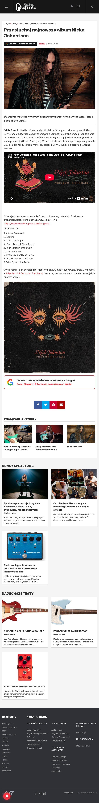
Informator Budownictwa (37, 741)
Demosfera (6, 753)
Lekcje (4, 756)
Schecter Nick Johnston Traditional (24, 273)
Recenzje (6, 749)
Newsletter (6, 771)
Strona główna (8, 724)
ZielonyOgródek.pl (34, 744)
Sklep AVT (68, 793)
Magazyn (5, 763)
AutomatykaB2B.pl (59, 760)
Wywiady (5, 745)
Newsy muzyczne (9, 734)
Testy (4, 731)
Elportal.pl (55, 768)
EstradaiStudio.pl (58, 741)
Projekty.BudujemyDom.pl (37, 734)
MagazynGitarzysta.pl (60, 734)
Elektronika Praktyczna (60, 764)
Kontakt (5, 767)
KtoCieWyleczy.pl (83, 746)
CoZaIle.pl (31, 737)
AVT (90, 793)
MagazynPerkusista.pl (60, 737)
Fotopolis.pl (81, 732)
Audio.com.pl (56, 730)
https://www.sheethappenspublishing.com (27, 223)
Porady (5, 760)
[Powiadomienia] (6, 796)
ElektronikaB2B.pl (58, 757)
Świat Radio (56, 771)
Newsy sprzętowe (9, 727)
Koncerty (5, 738)
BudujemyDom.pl (34, 730)
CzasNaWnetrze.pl (34, 748)
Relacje (5, 742)
